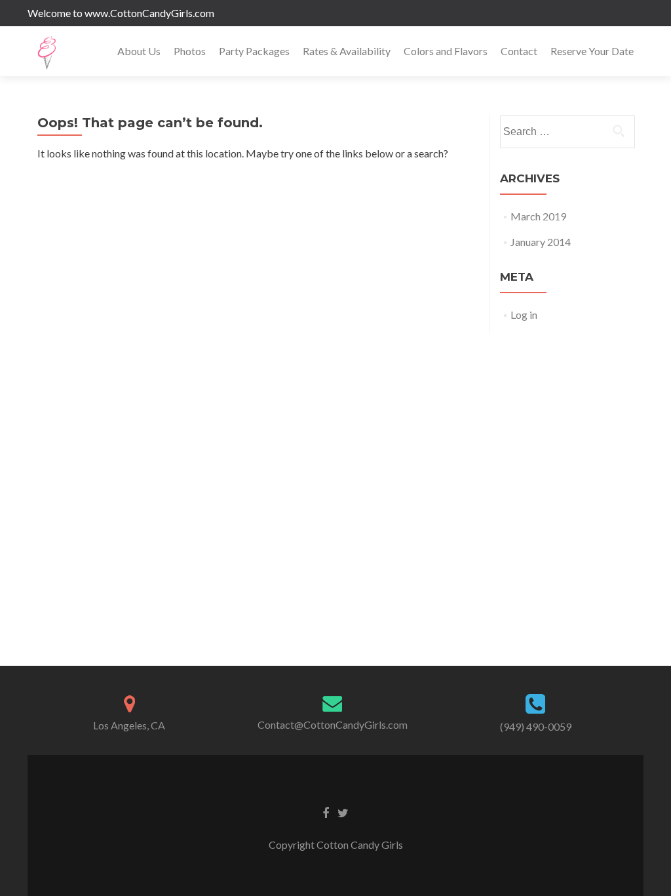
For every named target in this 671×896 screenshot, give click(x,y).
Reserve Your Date (592, 51)
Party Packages (254, 51)
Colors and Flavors (446, 51)
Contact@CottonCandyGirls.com (333, 724)
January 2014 (540, 241)
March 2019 (538, 216)
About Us (139, 51)
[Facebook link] (325, 812)
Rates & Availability (347, 51)
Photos (190, 51)
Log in (523, 314)
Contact (519, 51)
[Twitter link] (343, 812)
